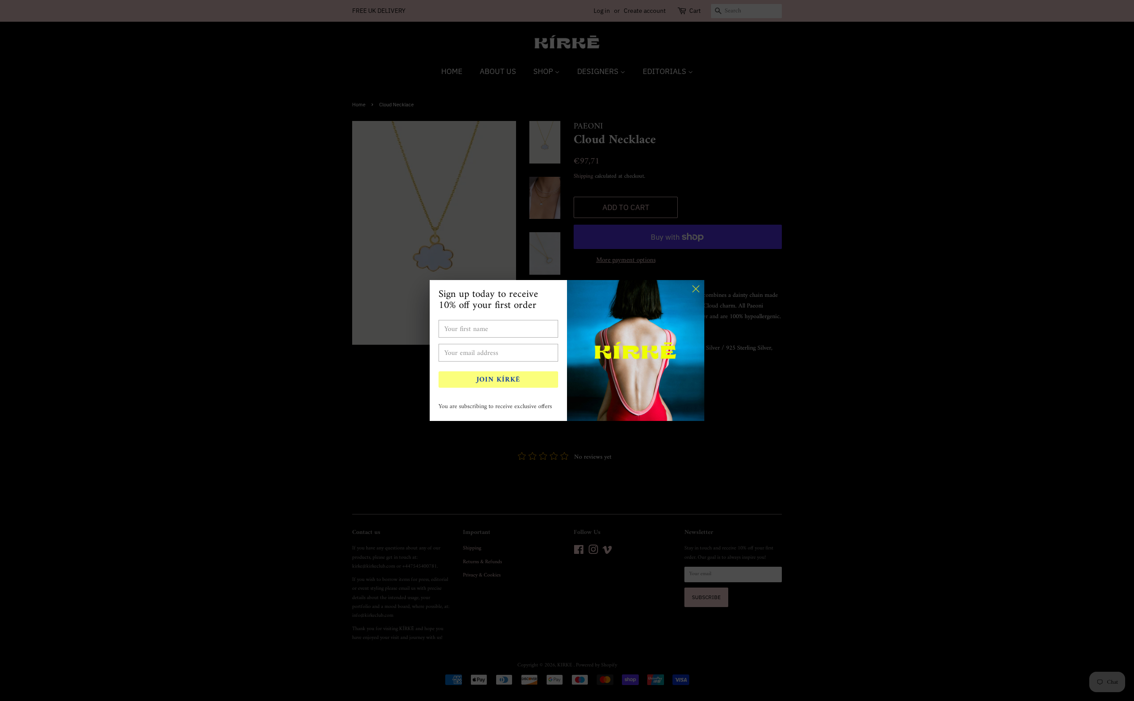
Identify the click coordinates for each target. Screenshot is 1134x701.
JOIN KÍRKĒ (498, 380)
